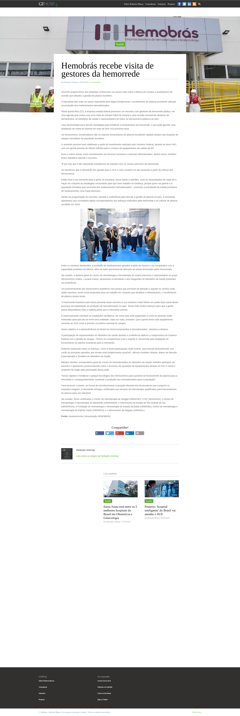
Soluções (162, 4)
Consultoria (150, 4)
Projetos (171, 4)
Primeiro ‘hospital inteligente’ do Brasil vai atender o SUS (160, 510)
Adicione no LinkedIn (105, 687)
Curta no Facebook (104, 693)
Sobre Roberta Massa (133, 4)
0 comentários (95, 82)
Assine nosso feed (104, 681)
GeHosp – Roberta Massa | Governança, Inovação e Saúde (48, 4)
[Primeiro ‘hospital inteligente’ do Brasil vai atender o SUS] (162, 488)
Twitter (184, 4)
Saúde (120, 44)
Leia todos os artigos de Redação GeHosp (97, 456)
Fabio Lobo (196, 712)
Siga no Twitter (103, 700)
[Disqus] (120, 562)
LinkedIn (189, 4)
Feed (194, 4)
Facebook (179, 4)
